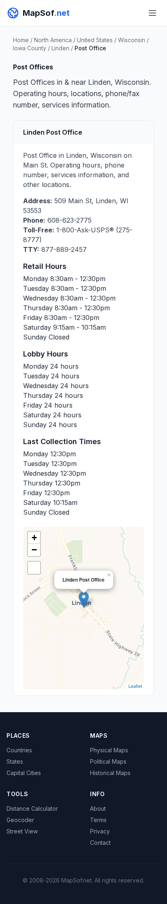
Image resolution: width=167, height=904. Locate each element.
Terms (98, 819)
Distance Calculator (32, 808)
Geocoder (20, 819)
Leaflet (135, 686)
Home (21, 40)
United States (95, 40)
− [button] (34, 550)
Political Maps (108, 761)
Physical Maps (109, 750)
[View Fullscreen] (34, 568)
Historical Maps (110, 772)
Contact (100, 842)
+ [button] (34, 538)
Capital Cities (23, 772)
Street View (22, 831)
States (14, 761)
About (98, 808)
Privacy (100, 831)
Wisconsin (131, 40)
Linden (60, 48)
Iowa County (29, 48)
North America (53, 40)
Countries (19, 750)
